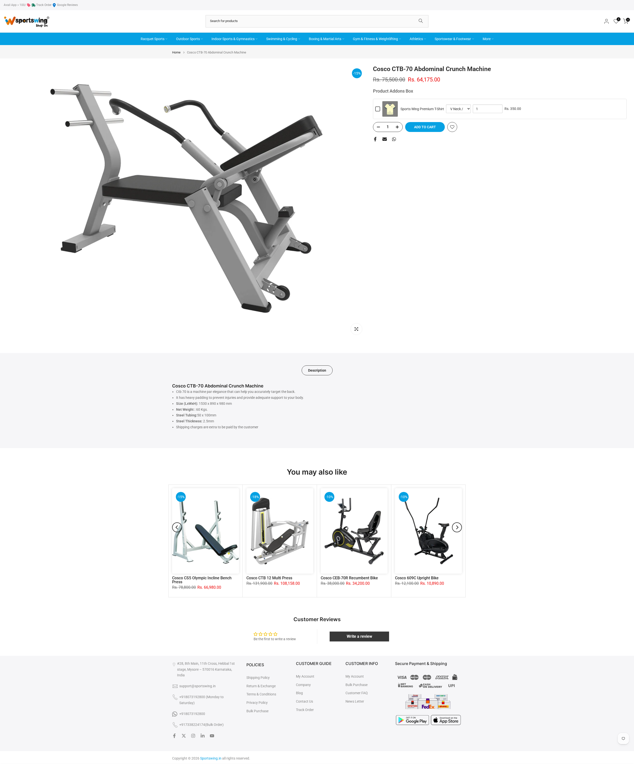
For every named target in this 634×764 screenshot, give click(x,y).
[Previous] (177, 527)
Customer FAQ (356, 693)
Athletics (416, 39)
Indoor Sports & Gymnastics (233, 39)
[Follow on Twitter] (184, 736)
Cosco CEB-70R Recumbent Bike (349, 578)
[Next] (457, 527)
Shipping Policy (258, 678)
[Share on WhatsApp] (394, 139)
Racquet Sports (152, 39)
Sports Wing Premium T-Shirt (422, 109)
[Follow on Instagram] (193, 736)
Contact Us (304, 701)
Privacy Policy (257, 703)
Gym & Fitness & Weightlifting (375, 39)
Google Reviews (67, 5)
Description (317, 370)
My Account (305, 676)
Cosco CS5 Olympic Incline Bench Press (202, 580)
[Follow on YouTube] (212, 736)
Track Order (44, 5)
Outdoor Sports (188, 39)
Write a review (359, 636)
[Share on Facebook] (375, 139)
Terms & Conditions (261, 694)
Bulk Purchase (257, 711)
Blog (299, 693)
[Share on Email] (384, 139)
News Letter (354, 701)
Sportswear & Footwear (453, 39)
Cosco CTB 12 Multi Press (269, 578)
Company (303, 685)
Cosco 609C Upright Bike (417, 578)
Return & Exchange (261, 686)
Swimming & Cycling (281, 39)
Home (176, 52)
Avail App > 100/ (15, 5)
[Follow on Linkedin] (202, 736)
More (487, 39)
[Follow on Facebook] (174, 736)
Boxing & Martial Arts (325, 39)
